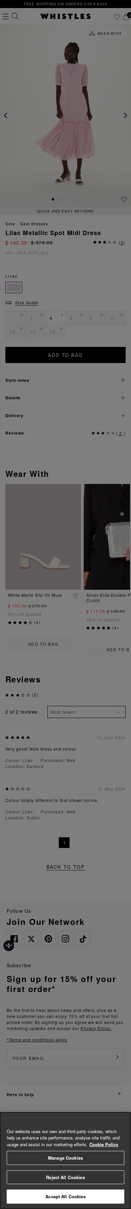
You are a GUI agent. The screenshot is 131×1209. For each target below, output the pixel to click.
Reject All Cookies (65, 1177)
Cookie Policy (103, 1144)
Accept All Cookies (65, 1196)
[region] (65, 1160)
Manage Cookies (65, 1158)
